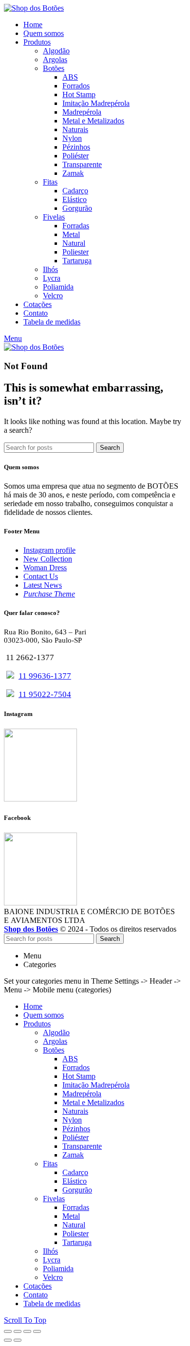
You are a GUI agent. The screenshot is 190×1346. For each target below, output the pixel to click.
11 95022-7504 (45, 694)
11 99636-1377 (45, 676)
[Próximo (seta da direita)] (17, 1340)
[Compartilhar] (17, 1331)
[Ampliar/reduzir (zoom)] (37, 1331)
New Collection (47, 559)
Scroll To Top (25, 1320)
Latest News (42, 585)
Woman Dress (45, 567)
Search (110, 447)
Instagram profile (49, 550)
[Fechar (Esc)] (8, 1331)
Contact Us (40, 576)
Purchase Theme (49, 594)
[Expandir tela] (27, 1331)
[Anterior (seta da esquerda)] (8, 1340)
